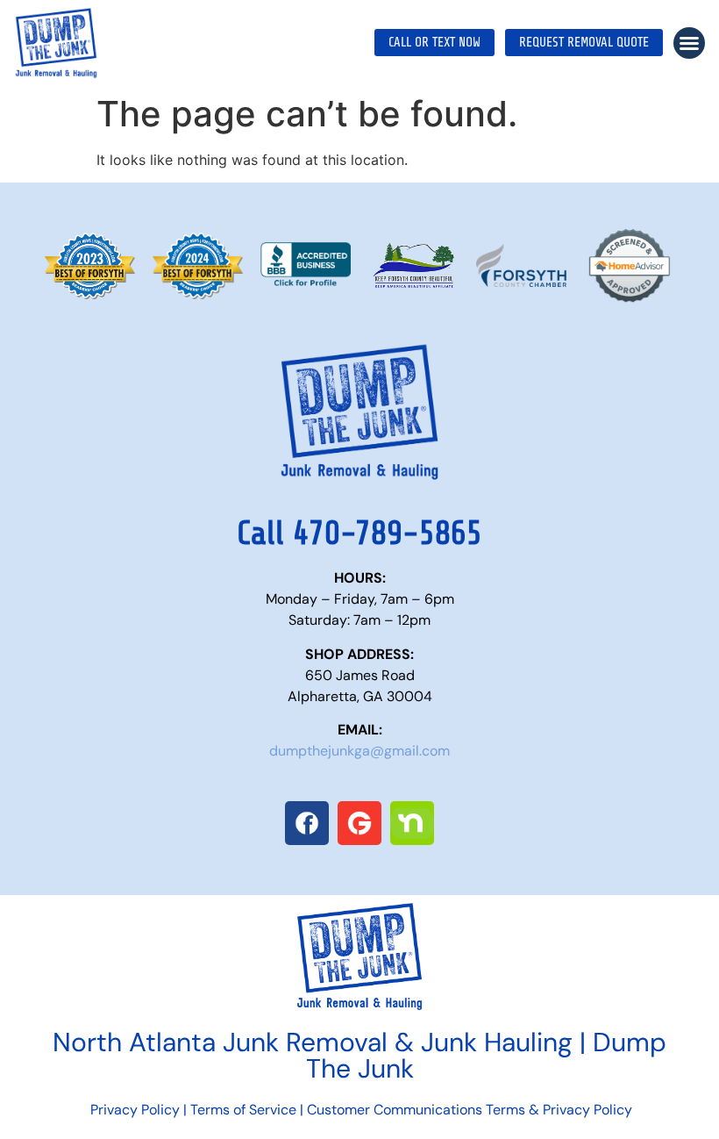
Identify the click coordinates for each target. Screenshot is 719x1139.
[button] (689, 43)
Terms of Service (243, 1109)
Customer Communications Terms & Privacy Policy (469, 1109)
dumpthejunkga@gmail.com (359, 750)
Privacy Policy (133, 1109)
